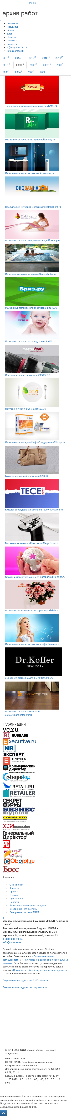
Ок (3, 1113)
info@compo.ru (12, 942)
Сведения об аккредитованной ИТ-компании (25, 980)
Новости (11, 37)
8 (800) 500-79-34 (17, 47)
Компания (12, 23)
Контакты (12, 44)
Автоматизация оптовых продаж (27, 905)
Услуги (10, 30)
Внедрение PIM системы (23, 908)
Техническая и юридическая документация (25, 987)
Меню (32, 2)
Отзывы (13, 895)
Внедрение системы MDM (24, 912)
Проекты (12, 40)
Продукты (12, 26)
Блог (9, 33)
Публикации (16, 898)
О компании (16, 884)
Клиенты (14, 888)
